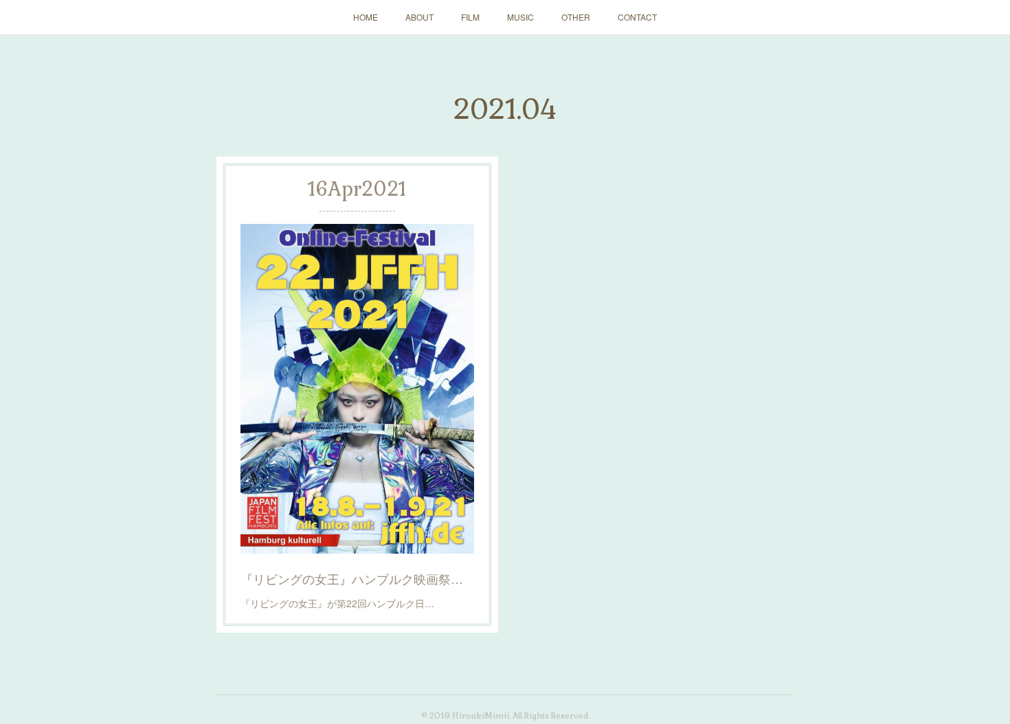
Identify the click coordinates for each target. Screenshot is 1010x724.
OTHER (575, 17)
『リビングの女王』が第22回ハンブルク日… (337, 603)
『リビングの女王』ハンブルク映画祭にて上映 (357, 578)
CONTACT (637, 17)
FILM (470, 17)
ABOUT (419, 17)
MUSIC (520, 17)
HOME (365, 17)
